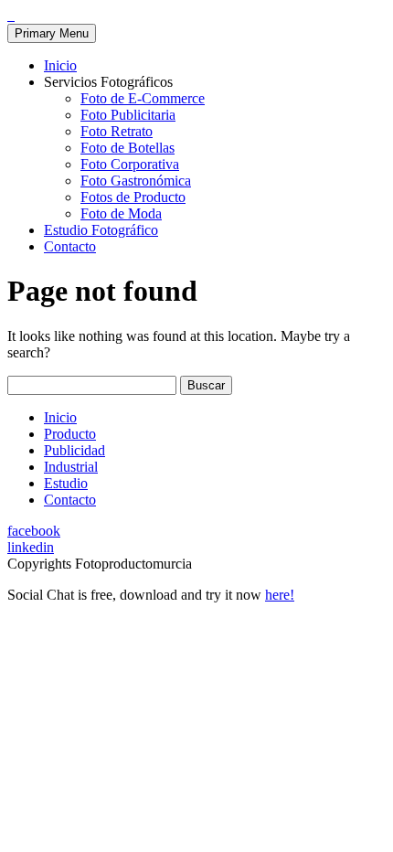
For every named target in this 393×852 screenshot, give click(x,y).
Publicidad (74, 450)
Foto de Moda (121, 213)
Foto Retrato (116, 131)
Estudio (66, 483)
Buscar (206, 385)
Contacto (70, 246)
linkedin (30, 547)
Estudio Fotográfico (101, 230)
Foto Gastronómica (135, 180)
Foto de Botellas (127, 147)
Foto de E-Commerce (142, 98)
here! (279, 594)
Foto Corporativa (129, 164)
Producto (70, 434)
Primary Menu (52, 33)
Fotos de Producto (133, 197)
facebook (33, 530)
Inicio (60, 65)
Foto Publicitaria (127, 114)
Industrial (71, 466)
